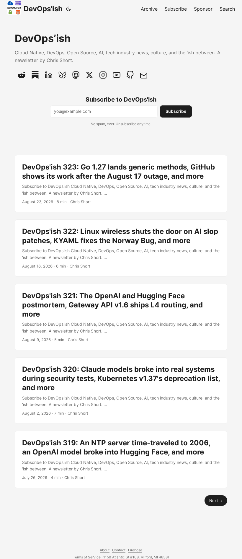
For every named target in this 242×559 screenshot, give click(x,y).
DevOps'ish (43, 8)
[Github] (130, 75)
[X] (89, 75)
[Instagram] (103, 75)
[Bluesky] (62, 75)
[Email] (144, 75)
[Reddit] (21, 75)
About (104, 550)
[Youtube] (116, 75)
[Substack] (35, 75)
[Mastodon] (76, 75)
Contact (118, 550)
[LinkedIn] (48, 75)
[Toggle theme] (68, 9)
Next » (216, 500)
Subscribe (176, 111)
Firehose (135, 550)
